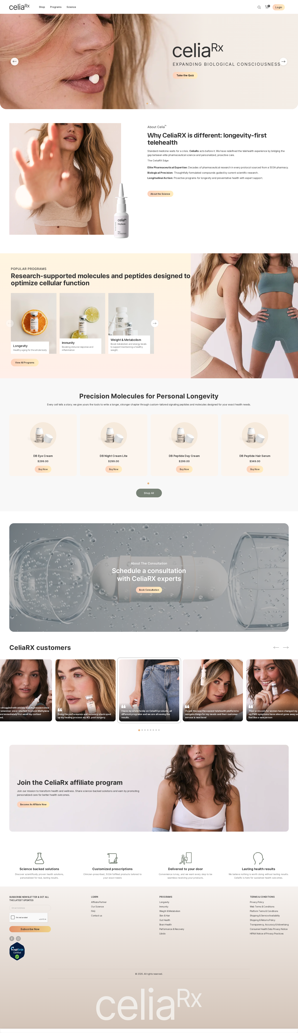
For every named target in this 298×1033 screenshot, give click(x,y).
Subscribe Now (30, 929)
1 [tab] (147, 103)
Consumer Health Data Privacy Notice (269, 929)
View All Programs (24, 362)
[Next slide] (283, 61)
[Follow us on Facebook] (11, 938)
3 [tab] (145, 730)
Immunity (163, 906)
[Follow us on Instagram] (18, 938)
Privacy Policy (257, 902)
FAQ (93, 911)
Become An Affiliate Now (33, 804)
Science (71, 7)
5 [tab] (150, 730)
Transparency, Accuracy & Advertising (269, 924)
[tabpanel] (149, 61)
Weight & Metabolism (169, 911)
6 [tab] (153, 730)
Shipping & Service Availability (265, 915)
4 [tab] (148, 730)
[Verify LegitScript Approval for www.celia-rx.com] (17, 951)
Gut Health (164, 920)
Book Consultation (149, 590)
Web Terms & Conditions (262, 906)
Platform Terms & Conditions (264, 911)
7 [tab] (156, 730)
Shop (42, 7)
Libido (162, 933)
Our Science (97, 906)
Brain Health (165, 924)
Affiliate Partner (99, 902)
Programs (55, 7)
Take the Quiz (185, 75)
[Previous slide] (14, 61)
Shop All (149, 493)
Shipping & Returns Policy (262, 920)
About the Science (160, 194)
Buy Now (43, 469)
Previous (10, 323)
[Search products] (259, 7)
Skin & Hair (164, 915)
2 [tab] (150, 103)
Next (155, 323)
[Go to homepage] (19, 7)
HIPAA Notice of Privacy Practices (266, 933)
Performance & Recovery (171, 929)
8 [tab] (159, 730)
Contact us (96, 915)
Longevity (164, 902)
